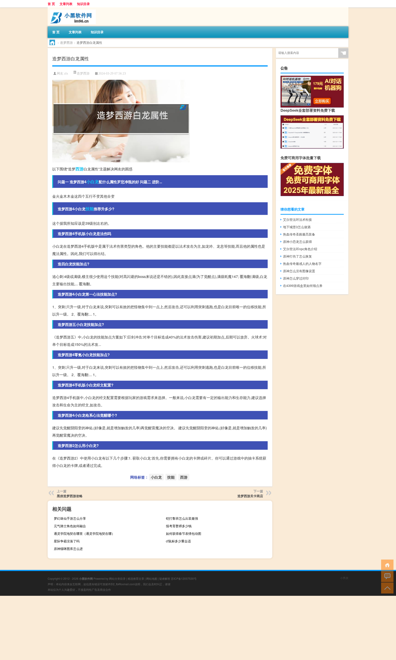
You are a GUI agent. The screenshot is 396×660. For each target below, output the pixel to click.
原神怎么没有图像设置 (299, 271)
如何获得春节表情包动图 (183, 533)
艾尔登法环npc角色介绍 (300, 249)
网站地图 (151, 578)
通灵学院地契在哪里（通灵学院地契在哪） (84, 533)
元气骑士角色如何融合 (70, 526)
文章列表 (66, 3)
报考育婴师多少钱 (179, 526)
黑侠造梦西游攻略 (69, 496)
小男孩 (344, 578)
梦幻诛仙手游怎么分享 (70, 518)
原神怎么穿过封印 (296, 278)
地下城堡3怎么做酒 (297, 227)
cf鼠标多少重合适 (178, 541)
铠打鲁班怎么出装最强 (182, 518)
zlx (66, 73)
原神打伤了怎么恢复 (297, 256)
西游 (79, 169)
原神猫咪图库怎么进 (68, 548)
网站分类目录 (117, 578)
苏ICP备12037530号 (184, 578)
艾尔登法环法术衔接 (297, 219)
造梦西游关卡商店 (250, 496)
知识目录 (83, 3)
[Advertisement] (137, 628)
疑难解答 (164, 578)
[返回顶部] (386, 587)
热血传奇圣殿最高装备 (299, 234)
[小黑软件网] (72, 9)
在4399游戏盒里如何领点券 (302, 285)
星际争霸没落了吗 (67, 541)
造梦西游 (66, 42)
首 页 (51, 3)
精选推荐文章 (136, 578)
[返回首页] (386, 565)
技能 (89, 209)
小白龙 (92, 182)
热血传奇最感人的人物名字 (302, 263)
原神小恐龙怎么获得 (297, 241)
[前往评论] (386, 576)
